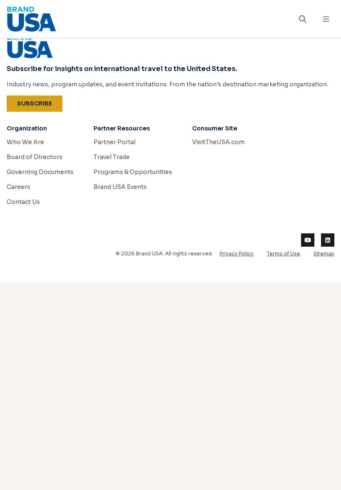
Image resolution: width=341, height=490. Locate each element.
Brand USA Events (120, 187)
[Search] (302, 19)
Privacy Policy (237, 253)
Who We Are (25, 142)
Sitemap (324, 253)
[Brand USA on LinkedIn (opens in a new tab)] (327, 240)
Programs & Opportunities (133, 172)
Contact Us (23, 202)
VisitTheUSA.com (218, 142)
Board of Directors (34, 157)
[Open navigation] (326, 19)
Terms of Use (283, 253)
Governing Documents (40, 172)
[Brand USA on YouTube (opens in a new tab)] (307, 240)
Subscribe (39, 103)
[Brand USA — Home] (147, 19)
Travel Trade (112, 157)
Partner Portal (115, 142)
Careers (18, 187)
